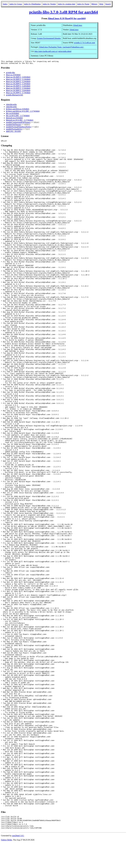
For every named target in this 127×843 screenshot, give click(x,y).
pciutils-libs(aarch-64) (14, 95)
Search (108, 4)
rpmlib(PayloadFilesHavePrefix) (18, 127)
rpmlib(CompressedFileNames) (18, 122)
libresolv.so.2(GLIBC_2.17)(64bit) (19, 120)
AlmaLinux (77, 25)
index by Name (83, 4)
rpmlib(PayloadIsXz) (14, 129)
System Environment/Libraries (49, 38)
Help (101, 4)
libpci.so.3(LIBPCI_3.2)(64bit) (18, 81)
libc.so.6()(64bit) (12, 113)
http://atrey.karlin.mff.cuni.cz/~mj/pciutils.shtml (52, 51)
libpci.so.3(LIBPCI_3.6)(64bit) (18, 90)
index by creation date (66, 4)
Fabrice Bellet (6, 840)
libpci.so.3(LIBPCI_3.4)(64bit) (18, 86)
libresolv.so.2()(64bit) (14, 118)
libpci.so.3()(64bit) (13, 75)
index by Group (16, 4)
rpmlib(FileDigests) (13, 125)
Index (5, 4)
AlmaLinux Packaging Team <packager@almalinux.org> (61, 47)
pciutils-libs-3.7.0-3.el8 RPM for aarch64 (63, 12)
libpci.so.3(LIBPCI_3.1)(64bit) (18, 79)
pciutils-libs (10, 73)
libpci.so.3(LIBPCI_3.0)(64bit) (18, 77)
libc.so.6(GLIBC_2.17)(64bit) (18, 116)
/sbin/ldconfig (11, 104)
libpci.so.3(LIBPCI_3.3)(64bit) (18, 84)
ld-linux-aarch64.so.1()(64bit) (17, 109)
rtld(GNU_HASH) (13, 131)
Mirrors (94, 4)
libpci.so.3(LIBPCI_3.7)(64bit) (18, 93)
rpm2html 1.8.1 (18, 836)
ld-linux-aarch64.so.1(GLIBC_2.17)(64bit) (23, 111)
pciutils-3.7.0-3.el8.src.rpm (84, 43)
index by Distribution (32, 4)
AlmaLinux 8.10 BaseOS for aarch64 (67, 18)
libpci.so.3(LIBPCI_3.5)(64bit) (18, 88)
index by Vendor (49, 4)
